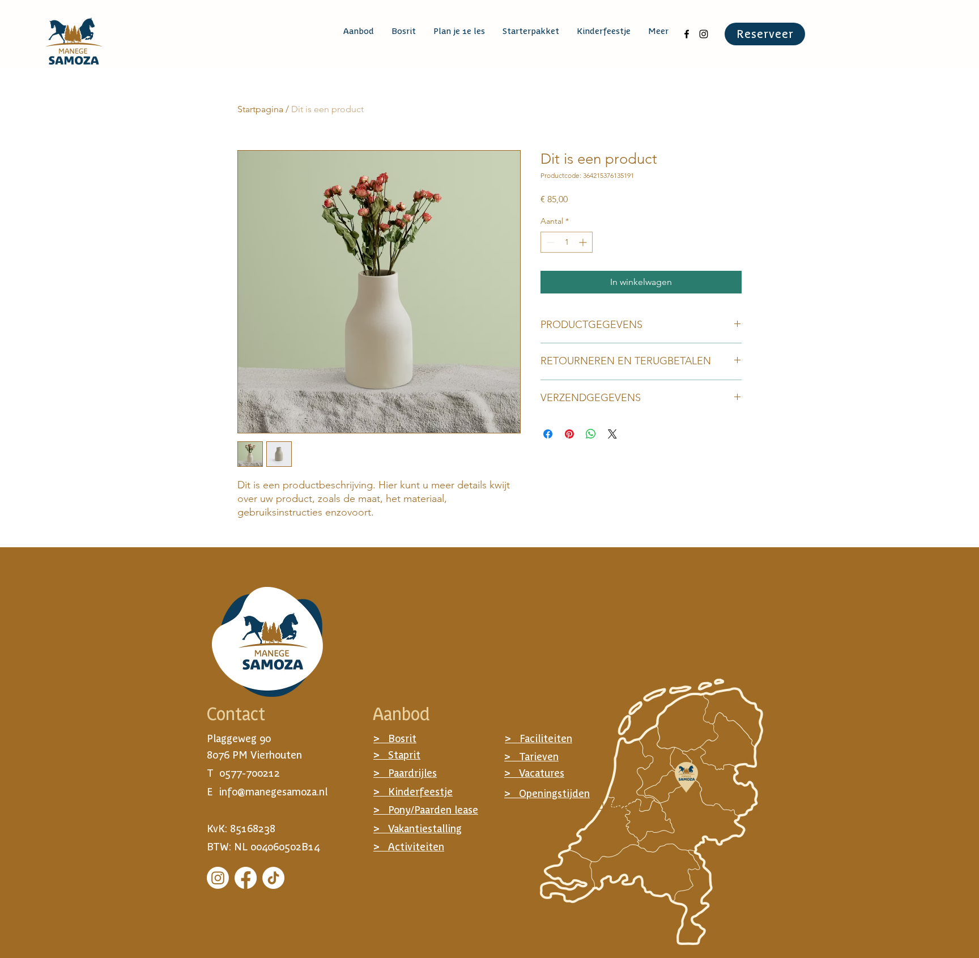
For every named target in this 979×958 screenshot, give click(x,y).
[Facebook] (246, 878)
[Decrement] (549, 242)
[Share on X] (612, 434)
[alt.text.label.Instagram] (703, 34)
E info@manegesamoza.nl (267, 792)
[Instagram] (218, 878)
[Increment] (584, 242)
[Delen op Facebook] (548, 434)
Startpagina (260, 109)
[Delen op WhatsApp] (591, 434)
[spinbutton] (566, 242)
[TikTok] (273, 878)
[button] (358, 31)
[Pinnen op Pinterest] (569, 434)
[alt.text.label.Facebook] (686, 34)
